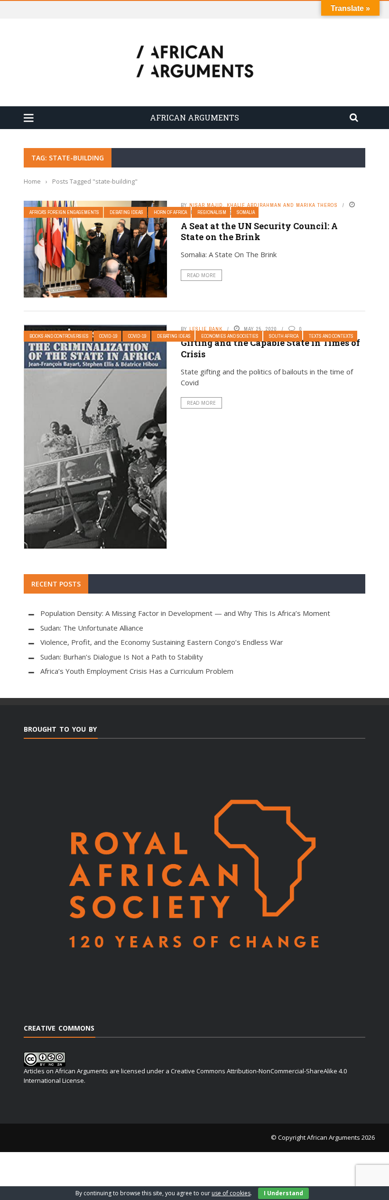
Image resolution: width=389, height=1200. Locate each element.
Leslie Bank (205, 329)
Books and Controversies (59, 336)
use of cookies (231, 1193)
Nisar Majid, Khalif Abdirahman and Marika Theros (263, 205)
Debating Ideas (126, 212)
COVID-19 (137, 336)
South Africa (283, 336)
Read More (201, 275)
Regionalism (211, 212)
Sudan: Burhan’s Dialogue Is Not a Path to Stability (121, 656)
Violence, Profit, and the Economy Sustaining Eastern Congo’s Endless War (161, 642)
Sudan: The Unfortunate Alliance (91, 628)
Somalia (246, 212)
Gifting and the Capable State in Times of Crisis (270, 348)
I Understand (283, 1193)
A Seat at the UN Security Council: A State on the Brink (259, 231)
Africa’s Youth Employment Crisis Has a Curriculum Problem (136, 671)
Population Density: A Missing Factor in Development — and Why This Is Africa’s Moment (185, 613)
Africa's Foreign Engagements (64, 212)
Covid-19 (108, 336)
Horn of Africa (170, 212)
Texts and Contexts (331, 336)
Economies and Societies (230, 336)
